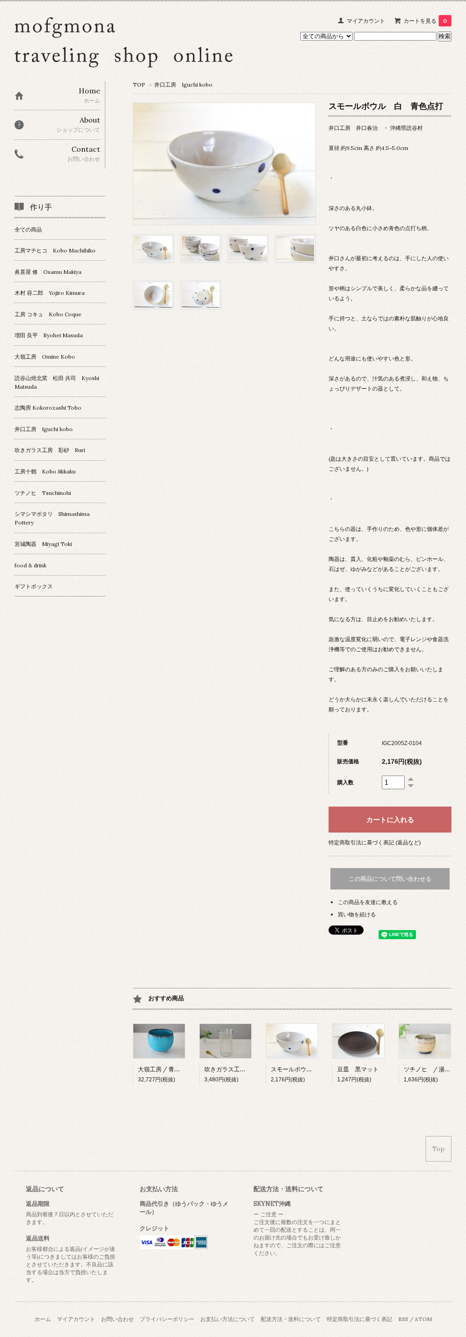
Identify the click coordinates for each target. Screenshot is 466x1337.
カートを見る (425, 20)
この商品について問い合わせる (390, 878)
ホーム (43, 1319)
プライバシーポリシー (167, 1319)
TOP (139, 84)
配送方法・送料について (291, 1319)
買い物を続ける (357, 914)
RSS (403, 1319)
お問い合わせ (117, 1319)
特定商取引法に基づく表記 (359, 1319)
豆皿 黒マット (358, 1069)
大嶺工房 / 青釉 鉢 (162, 1069)
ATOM (423, 1319)
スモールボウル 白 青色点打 (312, 1069)
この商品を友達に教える (368, 902)
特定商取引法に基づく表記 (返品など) (375, 842)
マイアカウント (366, 20)
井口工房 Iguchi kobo (183, 84)
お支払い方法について (227, 1319)
